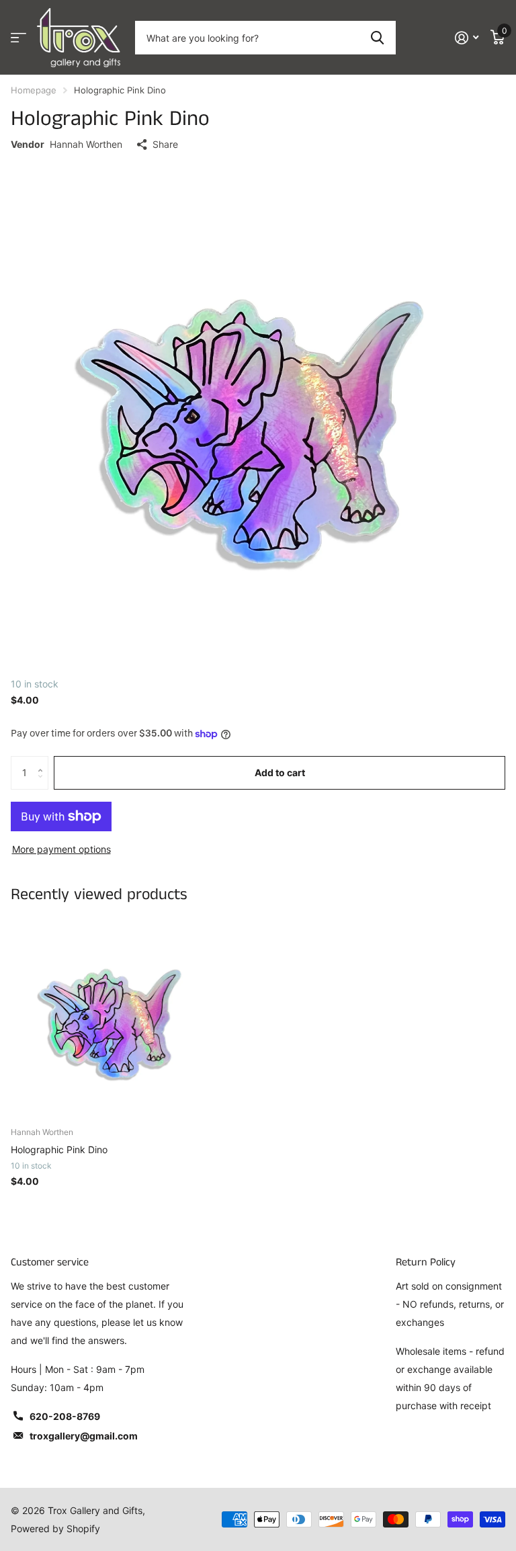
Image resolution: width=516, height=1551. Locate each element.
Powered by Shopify (55, 1528)
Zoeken (377, 37)
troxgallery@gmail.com (84, 1435)
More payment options (61, 849)
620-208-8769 (65, 1416)
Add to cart (280, 772)
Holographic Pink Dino (59, 1149)
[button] (43, 761)
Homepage (33, 90)
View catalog (18, 38)
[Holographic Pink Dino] (113, 1015)
